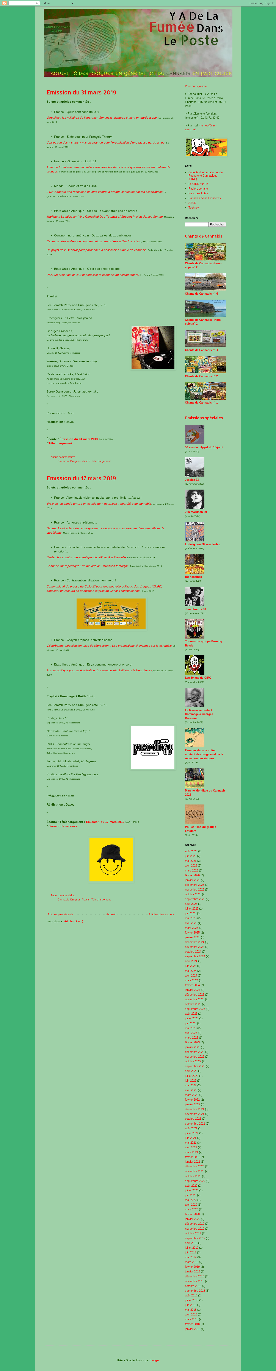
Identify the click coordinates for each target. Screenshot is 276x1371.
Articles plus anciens (162, 914)
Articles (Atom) (73, 921)
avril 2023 (191, 1032)
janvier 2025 (192, 937)
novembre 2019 (194, 1228)
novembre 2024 (194, 946)
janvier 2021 (192, 1161)
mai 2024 (190, 970)
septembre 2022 (195, 1066)
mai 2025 (190, 918)
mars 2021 (191, 1152)
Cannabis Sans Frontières (204, 198)
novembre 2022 (194, 1056)
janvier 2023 (192, 1047)
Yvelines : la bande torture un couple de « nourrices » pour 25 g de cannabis (99, 503)
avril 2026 (191, 865)
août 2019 (191, 1243)
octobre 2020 (193, 1176)
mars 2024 (191, 980)
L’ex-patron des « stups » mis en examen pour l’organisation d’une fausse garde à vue (106, 142)
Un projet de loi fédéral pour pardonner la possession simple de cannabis (96, 250)
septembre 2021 (195, 1123)
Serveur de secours (63, 826)
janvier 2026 (192, 880)
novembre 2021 (194, 1114)
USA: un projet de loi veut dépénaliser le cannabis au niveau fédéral (93, 274)
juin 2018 (190, 1305)
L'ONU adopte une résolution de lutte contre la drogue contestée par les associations (105, 191)
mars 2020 (191, 1209)
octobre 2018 (193, 1286)
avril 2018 (191, 1314)
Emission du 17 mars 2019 (81, 478)
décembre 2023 (194, 994)
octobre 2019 (193, 1233)
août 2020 (191, 1185)
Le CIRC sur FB (198, 183)
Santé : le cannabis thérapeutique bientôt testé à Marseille (86, 557)
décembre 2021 (194, 1109)
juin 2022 (190, 1080)
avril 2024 (191, 975)
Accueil (111, 914)
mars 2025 (191, 927)
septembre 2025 (195, 899)
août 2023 (191, 1013)
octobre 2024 (193, 951)
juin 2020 (190, 1195)
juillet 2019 (191, 1247)
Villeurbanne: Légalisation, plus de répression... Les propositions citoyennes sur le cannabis (109, 645)
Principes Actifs (198, 193)
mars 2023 (191, 1037)
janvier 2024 (192, 989)
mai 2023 (190, 1028)
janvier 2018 (192, 1329)
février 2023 (192, 1042)
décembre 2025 (194, 884)
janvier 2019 (192, 1271)
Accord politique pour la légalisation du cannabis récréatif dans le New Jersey (99, 670)
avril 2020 (191, 1204)
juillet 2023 (191, 1018)
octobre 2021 (193, 1118)
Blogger (154, 1360)
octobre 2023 (193, 1004)
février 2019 (192, 1266)
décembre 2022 (194, 1051)
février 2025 (192, 932)
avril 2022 (191, 1090)
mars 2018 (191, 1319)
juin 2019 (190, 1252)
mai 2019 (190, 1257)
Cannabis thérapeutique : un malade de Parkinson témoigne (88, 566)
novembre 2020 (194, 1171)
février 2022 (192, 1099)
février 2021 (192, 1157)
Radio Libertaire (198, 188)
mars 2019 (191, 1262)
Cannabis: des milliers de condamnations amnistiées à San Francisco (94, 241)
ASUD (192, 202)
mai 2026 (190, 860)
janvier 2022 (192, 1104)
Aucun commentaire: (63, 457)
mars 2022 (191, 1094)
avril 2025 (191, 923)
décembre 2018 (194, 1276)
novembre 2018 (194, 1281)
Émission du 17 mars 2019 (105, 822)
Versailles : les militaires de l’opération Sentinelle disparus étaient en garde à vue (102, 117)
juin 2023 (190, 1023)
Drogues (75, 461)
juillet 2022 (191, 1075)
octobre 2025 (193, 894)
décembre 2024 (194, 942)
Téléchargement (60, 443)
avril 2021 (191, 1147)
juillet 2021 (191, 1133)
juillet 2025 (191, 908)
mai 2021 (190, 1142)
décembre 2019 (194, 1223)
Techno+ (193, 207)
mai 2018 (190, 1309)
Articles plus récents (60, 914)
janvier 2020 (192, 1219)
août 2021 (191, 1128)
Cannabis (63, 461)
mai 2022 (190, 1085)
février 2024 (192, 985)
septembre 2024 (195, 956)
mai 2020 (190, 1200)
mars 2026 (191, 870)
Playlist (86, 461)
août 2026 (191, 851)
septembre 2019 (195, 1238)
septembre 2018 (195, 1290)
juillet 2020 (191, 1190)
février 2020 (192, 1214)
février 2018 (192, 1324)
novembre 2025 (194, 889)
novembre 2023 (194, 999)
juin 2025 (190, 913)
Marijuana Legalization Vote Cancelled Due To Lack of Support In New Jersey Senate (105, 216)
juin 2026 (190, 856)
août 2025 (191, 903)
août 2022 (191, 1071)
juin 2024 (190, 965)
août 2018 (191, 1295)
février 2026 (192, 875)
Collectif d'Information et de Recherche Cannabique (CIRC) (205, 176)
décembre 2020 (194, 1166)
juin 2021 (190, 1138)
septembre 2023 (195, 1008)
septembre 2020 (195, 1181)
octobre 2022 (193, 1061)
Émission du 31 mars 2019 (79, 439)
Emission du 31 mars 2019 (81, 92)
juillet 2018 (191, 1300)
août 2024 (191, 961)
